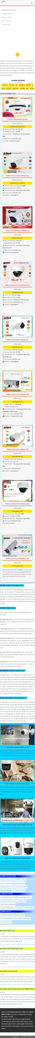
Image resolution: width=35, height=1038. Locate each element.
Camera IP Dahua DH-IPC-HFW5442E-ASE (17, 230)
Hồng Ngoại (22, 85)
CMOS (3, 88)
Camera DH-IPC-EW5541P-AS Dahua (17, 119)
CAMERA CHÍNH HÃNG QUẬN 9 (8, 10)
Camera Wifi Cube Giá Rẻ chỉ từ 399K (18, 900)
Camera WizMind (18, 80)
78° (16, 85)
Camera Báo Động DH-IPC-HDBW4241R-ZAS (17, 504)
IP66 (27, 88)
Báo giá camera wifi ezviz (20, 883)
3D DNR (32, 88)
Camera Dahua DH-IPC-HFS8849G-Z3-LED (17, 394)
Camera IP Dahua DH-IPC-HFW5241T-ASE (17, 175)
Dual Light (11, 85)
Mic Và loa (5, 85)
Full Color (28, 85)
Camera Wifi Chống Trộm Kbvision (25, 897)
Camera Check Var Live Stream (20, 879)
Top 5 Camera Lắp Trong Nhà (21, 886)
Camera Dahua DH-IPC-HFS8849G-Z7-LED (17, 558)
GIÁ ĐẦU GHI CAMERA (6, 17)
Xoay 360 (8, 88)
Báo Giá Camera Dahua (20, 890)
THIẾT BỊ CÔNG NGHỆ (6, 21)
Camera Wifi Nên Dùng (26, 918)
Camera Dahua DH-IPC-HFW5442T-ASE (17, 449)
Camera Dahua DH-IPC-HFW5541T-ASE (17, 339)
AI (32, 85)
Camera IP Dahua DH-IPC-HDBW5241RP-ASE (17, 285)
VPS (20, 1037)
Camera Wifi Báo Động (28, 907)
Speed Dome (15, 88)
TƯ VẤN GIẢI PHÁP (5, 24)
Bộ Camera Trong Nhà (20, 915)
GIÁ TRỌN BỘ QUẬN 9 (6, 13)
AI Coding (22, 88)
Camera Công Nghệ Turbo (8, 93)
